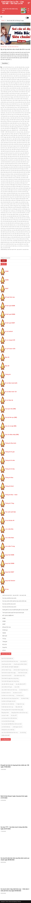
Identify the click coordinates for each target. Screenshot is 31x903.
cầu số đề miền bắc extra (11, 107)
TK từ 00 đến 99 (9, 520)
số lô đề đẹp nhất (20, 211)
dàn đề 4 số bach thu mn (14, 147)
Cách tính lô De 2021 (7, 675)
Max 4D (7, 366)
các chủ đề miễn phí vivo (8, 67)
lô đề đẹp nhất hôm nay (21, 200)
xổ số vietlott (9, 331)
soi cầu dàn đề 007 (20, 212)
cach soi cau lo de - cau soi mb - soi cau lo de (17, 249)
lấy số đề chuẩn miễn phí (9, 200)
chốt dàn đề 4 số (23, 116)
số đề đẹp (23, 205)
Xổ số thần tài (9, 400)
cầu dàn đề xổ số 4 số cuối (14, 74)
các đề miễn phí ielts (20, 67)
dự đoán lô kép (24, 698)
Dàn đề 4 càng (13, 126)
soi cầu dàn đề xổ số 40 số (21, 232)
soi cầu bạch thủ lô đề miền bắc (9, 718)
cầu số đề (16, 687)
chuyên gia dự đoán (6, 664)
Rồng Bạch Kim (5, 712)
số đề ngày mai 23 (6, 209)
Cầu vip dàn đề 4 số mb (18, 112)
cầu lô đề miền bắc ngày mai (23, 90)
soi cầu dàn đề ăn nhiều (12, 214)
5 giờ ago (29, 12)
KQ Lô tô (4, 644)
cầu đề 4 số (16, 76)
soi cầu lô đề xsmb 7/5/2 (8, 239)
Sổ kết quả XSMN (10, 314)
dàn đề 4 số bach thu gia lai (21, 144)
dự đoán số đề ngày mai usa (10, 191)
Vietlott (4, 633)
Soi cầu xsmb (4, 46)
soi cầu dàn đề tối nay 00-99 (19, 230)
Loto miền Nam (9, 537)
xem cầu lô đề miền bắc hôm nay (18, 242)
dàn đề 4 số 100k (9, 133)
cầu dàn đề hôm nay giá (15, 70)
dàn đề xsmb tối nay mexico (11, 158)
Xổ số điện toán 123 (11, 391)
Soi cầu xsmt (9, 604)
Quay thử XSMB (9, 555)
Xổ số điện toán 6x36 (11, 383)
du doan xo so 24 (17, 692)
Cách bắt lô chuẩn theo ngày (9, 672)
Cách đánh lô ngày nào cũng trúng (10, 678)
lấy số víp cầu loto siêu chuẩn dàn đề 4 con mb (15, 49)
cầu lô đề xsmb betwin (22, 95)
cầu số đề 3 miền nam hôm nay (20, 100)
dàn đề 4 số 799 (5, 140)
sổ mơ (4, 650)
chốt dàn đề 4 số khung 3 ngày (16, 119)
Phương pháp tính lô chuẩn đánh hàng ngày (12, 709)
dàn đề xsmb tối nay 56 (13, 156)
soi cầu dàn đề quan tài (22, 225)
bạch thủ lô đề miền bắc (7, 658)
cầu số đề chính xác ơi (14, 104)
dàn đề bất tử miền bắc (11, 154)
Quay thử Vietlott (10, 580)
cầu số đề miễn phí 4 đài (10, 109)
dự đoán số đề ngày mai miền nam (9, 188)
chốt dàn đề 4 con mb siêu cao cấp (9, 116)
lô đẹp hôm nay (20, 704)
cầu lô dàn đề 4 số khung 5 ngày (11, 79)
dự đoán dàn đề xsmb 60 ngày (16, 168)
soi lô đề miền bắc (6, 726)
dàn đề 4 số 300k (11, 137)
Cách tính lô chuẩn (22, 672)
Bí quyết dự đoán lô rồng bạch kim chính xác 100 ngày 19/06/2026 (15, 766)
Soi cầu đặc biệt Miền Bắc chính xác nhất (12, 724)
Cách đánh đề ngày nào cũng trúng (10, 681)
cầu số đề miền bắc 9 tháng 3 (13, 105)
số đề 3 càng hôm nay (15, 205)
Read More (5, 63)
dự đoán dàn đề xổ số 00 (11, 163)
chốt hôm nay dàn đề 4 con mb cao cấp (16, 121)
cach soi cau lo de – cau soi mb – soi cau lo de (12, 3)
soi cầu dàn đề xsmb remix (16, 237)
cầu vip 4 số (9, 112)
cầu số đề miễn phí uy (17, 111)
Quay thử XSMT (9, 572)
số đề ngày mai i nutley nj (9, 211)
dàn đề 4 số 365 (20, 137)
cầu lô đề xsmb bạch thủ (10, 95)
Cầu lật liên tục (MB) (11, 417)
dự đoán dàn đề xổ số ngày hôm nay (12, 165)
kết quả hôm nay (10, 297)
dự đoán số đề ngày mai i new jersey (20, 186)
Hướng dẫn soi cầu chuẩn (15, 609)
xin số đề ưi (20, 246)
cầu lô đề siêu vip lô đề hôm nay (19, 91)
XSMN (7, 280)
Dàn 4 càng (15, 125)
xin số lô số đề (6, 247)
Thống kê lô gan (10, 452)
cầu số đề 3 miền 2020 (8, 98)
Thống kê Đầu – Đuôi (11, 494)
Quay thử (4, 647)
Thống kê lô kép (10, 469)
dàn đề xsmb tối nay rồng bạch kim (10, 698)
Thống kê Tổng (9, 503)
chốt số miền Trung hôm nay (20, 669)
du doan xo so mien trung (8, 695)
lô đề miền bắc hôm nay (7, 707)
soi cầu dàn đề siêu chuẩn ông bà (13, 228)
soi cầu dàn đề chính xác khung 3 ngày (13, 223)
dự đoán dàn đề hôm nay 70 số (21, 160)
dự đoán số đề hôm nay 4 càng (8, 175)
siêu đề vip (6, 205)
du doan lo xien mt (6, 692)
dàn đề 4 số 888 (21, 140)
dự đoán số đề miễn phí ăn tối (22, 181)
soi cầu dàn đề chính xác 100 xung (9, 219)
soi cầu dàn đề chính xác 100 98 (21, 218)
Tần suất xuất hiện (10, 512)
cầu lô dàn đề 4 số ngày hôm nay (14, 83)
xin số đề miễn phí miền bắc (10, 246)
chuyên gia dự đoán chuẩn (20, 664)
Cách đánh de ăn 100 (19, 675)
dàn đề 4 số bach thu (22, 142)
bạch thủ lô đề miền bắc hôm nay (10, 661)
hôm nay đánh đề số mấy (18, 197)
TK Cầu (4, 638)
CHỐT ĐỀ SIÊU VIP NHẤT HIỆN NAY (10, 667)
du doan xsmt (20, 695)
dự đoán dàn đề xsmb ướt (19, 172)
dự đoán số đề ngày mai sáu (10, 189)
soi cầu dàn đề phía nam (10, 225)
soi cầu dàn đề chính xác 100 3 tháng (16, 216)
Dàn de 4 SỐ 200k (22, 125)
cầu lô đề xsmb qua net (19, 97)
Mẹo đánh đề (19, 707)
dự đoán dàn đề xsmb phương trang (19, 170)
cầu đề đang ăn (24, 76)
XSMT (7, 288)
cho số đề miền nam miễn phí (21, 114)
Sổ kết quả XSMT (10, 323)
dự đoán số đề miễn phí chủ (7, 183)
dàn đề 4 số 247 (22, 135)
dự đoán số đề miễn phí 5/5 (7, 181)
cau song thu (23, 661)
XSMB (6, 271)
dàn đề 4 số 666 (17, 139)
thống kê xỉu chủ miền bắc (8, 729)
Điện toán (4, 635)
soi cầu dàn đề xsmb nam (19, 235)
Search (3, 260)
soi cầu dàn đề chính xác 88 (9, 221)
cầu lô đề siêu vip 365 (6, 91)
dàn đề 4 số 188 (17, 133)
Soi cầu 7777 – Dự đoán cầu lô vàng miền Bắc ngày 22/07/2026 (14, 828)
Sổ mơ (7, 589)
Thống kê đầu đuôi (10, 443)
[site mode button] (27, 18)
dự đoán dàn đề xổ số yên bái (16, 167)
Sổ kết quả (5, 630)
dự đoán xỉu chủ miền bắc (8, 704)
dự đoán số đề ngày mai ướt (8, 701)
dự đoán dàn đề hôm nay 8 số (8, 161)
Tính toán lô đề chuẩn (13, 612)
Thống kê (8, 374)
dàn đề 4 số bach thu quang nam (20, 149)
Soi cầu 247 (14, 715)
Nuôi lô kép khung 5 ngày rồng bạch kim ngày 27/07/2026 (14, 797)
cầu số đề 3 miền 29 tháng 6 (21, 98)
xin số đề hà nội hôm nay (10, 244)
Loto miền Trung (10, 546)
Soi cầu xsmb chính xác (13, 46)
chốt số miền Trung (6, 669)
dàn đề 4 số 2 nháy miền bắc (11, 135)
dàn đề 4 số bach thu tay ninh (8, 151)
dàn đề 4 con (20, 126)
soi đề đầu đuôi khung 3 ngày (20, 240)
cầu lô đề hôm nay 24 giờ (9, 90)
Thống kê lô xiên (10, 460)
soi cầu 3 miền (5, 715)
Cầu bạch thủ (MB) (10, 409)
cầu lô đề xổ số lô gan (14, 93)
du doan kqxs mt (23, 689)
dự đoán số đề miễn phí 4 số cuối (21, 179)
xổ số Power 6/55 (10, 348)
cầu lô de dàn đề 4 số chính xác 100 (17, 84)
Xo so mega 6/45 (10, 340)
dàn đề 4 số (8, 128)
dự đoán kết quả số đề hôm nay (21, 174)
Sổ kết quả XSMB (10, 305)
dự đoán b (10, 160)
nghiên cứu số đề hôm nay (21, 202)
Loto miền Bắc (9, 529)
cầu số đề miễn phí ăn (21, 109)
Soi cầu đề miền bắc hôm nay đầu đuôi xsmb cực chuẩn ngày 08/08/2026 (15, 859)
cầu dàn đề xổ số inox (8, 76)
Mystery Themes (17, 901)
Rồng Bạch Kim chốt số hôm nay (19, 712)
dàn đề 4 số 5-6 (8, 139)
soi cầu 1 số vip (12, 212)
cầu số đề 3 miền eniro (6, 100)
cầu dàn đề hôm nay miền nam (17, 72)
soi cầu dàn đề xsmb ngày (8, 721)
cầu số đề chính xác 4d (20, 102)
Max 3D (7, 357)
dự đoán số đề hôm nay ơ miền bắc (11, 177)
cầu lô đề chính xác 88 (14, 88)
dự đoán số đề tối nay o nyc (13, 193)
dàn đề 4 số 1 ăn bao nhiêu (16, 132)
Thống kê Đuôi (9, 486)
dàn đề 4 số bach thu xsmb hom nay (13, 153)
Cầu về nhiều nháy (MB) (12, 434)
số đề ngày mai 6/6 (16, 209)
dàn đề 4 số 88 (12, 140)
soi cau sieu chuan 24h (6, 240)
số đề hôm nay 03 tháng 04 (14, 207)
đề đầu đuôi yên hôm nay (21, 195)
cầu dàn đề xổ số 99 (20, 684)
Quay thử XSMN (9, 563)
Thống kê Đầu (9, 477)
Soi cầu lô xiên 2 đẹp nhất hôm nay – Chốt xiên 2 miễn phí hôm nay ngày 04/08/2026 (15, 889)
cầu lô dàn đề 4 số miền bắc (9, 81)
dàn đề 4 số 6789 (25, 139)
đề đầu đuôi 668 (10, 195)
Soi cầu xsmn (9, 606)
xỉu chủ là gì (23, 732)
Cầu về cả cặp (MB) (10, 426)
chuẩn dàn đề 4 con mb (15, 123)
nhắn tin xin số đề (5, 203)
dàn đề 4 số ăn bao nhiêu (10, 142)
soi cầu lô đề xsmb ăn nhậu (22, 239)
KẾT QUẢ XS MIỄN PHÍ (7, 615)
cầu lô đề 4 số (17, 86)
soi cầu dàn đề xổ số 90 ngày (18, 233)
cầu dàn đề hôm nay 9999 (15, 69)
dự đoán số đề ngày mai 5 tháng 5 (13, 184)
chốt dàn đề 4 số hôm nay (16, 118)
